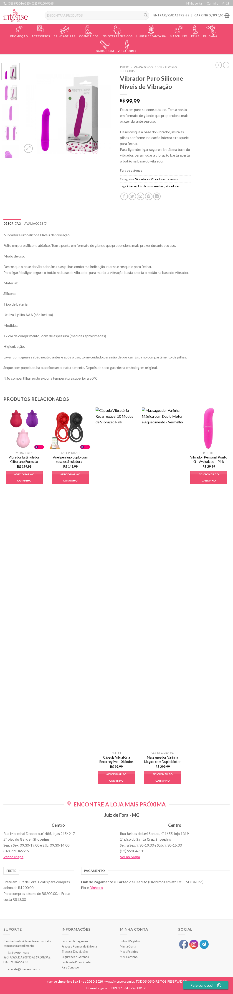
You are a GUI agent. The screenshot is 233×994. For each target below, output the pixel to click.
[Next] (105, 108)
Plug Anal (211, 36)
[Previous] (30, 108)
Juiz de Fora (145, 186)
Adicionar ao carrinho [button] (24, 477)
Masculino (178, 36)
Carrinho (212, 3)
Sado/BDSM (105, 51)
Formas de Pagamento (76, 941)
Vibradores (127, 51)
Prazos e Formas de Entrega (79, 946)
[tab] (12, 223)
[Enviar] (145, 15)
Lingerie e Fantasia (151, 36)
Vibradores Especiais (164, 179)
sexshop (159, 186)
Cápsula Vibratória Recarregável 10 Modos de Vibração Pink (116, 761)
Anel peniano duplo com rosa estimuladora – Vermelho (70, 461)
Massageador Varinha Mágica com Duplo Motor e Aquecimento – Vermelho (162, 763)
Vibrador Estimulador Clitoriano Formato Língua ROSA (24, 461)
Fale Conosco (70, 967)
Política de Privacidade (76, 962)
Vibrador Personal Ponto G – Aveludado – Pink (208, 459)
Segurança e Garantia (75, 957)
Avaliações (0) (35, 223)
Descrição (12, 223)
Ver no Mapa (13, 857)
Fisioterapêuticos (117, 36)
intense (132, 186)
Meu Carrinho (128, 957)
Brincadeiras (64, 36)
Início (124, 67)
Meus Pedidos (129, 951)
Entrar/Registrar (130, 941)
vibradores (172, 186)
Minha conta (194, 3)
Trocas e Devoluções (75, 951)
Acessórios (41, 36)
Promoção (19, 36)
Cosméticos (88, 36)
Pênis (195, 36)
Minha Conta (128, 946)
